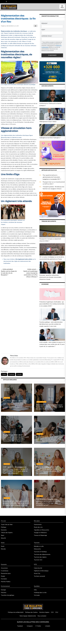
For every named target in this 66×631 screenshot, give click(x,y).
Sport (2, 535)
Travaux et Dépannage (40, 535)
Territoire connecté (39, 576)
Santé (2, 546)
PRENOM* (44, 23)
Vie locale (37, 595)
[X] (6, 1)
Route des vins (38, 527)
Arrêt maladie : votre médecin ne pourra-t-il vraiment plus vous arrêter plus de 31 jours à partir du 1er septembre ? (52, 344)
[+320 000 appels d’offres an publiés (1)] (52, 71)
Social (2, 543)
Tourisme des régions (40, 557)
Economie (4, 530)
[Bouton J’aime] (35, 26)
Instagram (30, 626)
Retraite (3, 549)
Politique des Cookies (31, 612)
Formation (4, 579)
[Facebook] (1, 1)
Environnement (5, 586)
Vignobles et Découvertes (41, 530)
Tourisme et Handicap (40, 552)
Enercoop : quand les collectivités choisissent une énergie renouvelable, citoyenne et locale (50, 277)
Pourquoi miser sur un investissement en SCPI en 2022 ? (54, 183)
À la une (3, 521)
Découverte (37, 549)
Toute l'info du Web (6, 524)
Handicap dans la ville (40, 592)
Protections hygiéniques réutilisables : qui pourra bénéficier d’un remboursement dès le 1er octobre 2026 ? (51, 304)
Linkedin (47, 626)
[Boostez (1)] (52, 204)
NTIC (35, 564)
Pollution (3, 592)
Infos (35, 590)
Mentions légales (44, 612)
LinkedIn (19, 374)
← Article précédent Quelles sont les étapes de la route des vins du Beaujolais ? (9, 272)
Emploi (3, 576)
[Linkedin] (8, 1)
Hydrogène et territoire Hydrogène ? (50, 138)
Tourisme (36, 543)
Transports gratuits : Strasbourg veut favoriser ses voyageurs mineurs (53, 188)
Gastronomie (38, 524)
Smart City (37, 573)
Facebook (11, 374)
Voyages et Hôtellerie (40, 533)
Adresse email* (46, 36)
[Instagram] (4, 1)
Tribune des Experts (7, 533)
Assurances (4, 568)
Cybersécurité (38, 568)
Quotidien (37, 586)
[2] (52, 153)
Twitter (4, 374)
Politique (3, 527)
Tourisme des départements (42, 554)
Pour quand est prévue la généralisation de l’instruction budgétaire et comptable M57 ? (52, 177)
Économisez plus (6, 573)
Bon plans (37, 521)
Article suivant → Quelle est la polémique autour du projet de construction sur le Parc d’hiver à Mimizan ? (30, 273)
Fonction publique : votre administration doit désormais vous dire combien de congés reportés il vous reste (51, 324)
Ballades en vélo (39, 546)
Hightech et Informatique (41, 571)
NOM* (43, 30)
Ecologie (3, 590)
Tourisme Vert (38, 560)
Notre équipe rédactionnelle (28, 616)
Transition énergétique (7, 595)
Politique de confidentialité (16, 612)
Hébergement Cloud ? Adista (47, 121)
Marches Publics (5, 581)
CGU (56, 612)
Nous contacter (42, 616)
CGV (52, 612)
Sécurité (3, 538)
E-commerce (4, 571)
